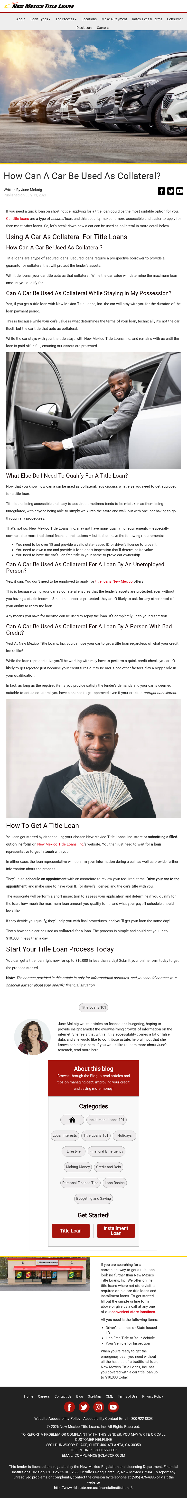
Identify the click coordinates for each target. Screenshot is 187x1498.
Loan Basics (115, 1183)
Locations (89, 19)
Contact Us (63, 1396)
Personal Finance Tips (80, 1183)
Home (28, 1396)
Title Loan (71, 1231)
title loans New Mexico (114, 581)
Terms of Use (127, 1396)
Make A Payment (114, 19)
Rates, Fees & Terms (147, 19)
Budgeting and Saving (93, 1198)
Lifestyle (74, 1151)
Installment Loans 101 (106, 1120)
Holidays (124, 1135)
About (21, 19)
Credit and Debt (108, 1167)
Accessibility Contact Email (105, 1418)
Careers (103, 28)
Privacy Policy (152, 1396)
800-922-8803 (142, 1418)
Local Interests (65, 1135)
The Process (65, 19)
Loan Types (39, 19)
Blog (79, 1396)
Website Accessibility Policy (57, 1418)
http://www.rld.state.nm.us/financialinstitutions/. (93, 1488)
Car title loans (17, 218)
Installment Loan (116, 1231)
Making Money (78, 1167)
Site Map (94, 1396)
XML (109, 1396)
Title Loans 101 (93, 1007)
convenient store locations (133, 1312)
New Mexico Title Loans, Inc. (60, 844)
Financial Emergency (106, 1151)
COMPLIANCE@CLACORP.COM (100, 1455)
